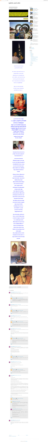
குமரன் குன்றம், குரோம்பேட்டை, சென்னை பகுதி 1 (35, 12)
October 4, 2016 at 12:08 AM (17, 401)
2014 (30, 65)
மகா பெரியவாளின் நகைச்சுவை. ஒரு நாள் (34, 57)
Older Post (27, 435)
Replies (12, 309)
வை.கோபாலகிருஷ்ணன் (13, 304)
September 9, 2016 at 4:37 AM (18, 315)
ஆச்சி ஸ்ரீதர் (13, 401)
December (32, 53)
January (31, 63)
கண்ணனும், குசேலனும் (35, 8)
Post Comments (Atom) (14, 436)
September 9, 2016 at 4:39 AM (18, 328)
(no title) (34, 16)
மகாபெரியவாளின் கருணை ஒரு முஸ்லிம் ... (34, 59)
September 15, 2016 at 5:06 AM (20, 369)
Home (18, 435)
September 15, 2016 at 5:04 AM (20, 356)
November (32, 54)
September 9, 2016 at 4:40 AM (18, 346)
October (31, 55)
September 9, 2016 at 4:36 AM (18, 304)
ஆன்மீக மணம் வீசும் (14, 3)
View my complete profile (32, 48)
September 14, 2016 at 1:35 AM (18, 375)
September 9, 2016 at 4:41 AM (18, 361)
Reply (11, 295)
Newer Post (10, 435)
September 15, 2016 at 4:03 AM (20, 310)
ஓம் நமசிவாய (34, 20)
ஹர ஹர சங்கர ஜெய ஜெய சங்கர (33, 58)
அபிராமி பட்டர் (34, 24)
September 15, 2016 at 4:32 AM (20, 338)
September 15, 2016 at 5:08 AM (20, 398)
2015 (30, 64)
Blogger (26, 441)
